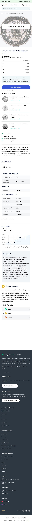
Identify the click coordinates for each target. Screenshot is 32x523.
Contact (3, 471)
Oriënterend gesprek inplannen (9, 445)
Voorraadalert (17, 87)
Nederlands (6, 501)
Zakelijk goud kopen (6, 448)
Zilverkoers (4, 414)
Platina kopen (5, 439)
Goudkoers (4, 417)
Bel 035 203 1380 (10, 385)
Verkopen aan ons (6, 411)
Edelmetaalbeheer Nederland (12, 479)
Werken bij (4, 468)
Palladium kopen (5, 442)
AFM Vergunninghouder (10, 490)
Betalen (3, 462)
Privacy (18, 520)
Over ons (4, 465)
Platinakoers (4, 419)
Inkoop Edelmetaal (9, 482)
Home (3, 13)
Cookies (23, 520)
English (5, 504)
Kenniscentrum (5, 425)
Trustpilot (7, 493)
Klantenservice (5, 459)
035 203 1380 (27, 1)
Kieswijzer (4, 422)
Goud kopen (4, 436)
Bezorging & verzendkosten (8, 456)
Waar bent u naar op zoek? (9, 8)
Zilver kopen (4, 433)
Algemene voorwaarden (9, 520)
